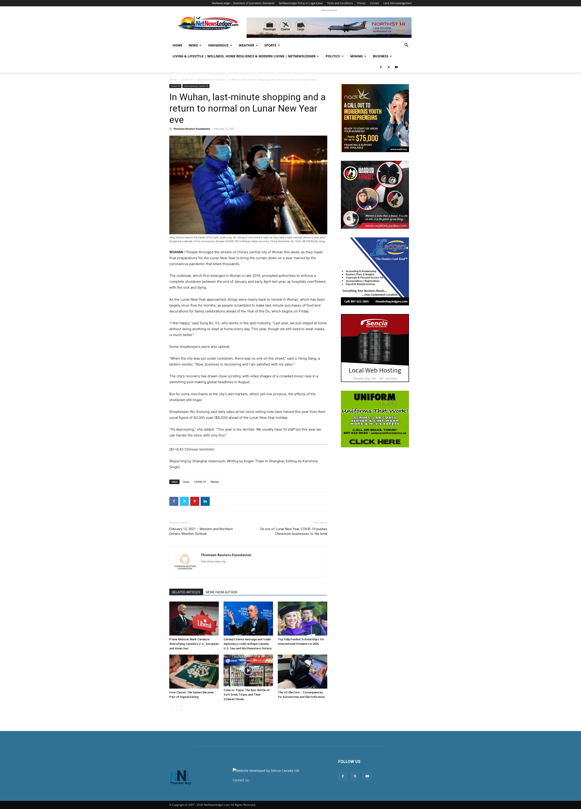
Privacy (361, 3)
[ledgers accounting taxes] (375, 271)
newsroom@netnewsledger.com (275, 780)
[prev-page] (172, 708)
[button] (406, 46)
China (185, 481)
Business (380, 56)
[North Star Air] (329, 27)
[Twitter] (388, 67)
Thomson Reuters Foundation (191, 128)
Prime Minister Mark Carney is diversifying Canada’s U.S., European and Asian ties (194, 644)
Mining (356, 56)
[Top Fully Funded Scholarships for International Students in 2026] (302, 619)
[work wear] (375, 195)
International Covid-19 (211, 79)
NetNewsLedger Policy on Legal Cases (301, 3)
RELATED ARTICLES (186, 592)
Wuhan (215, 481)
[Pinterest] (194, 501)
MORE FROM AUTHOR (221, 592)
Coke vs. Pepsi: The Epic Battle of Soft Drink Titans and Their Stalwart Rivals (247, 694)
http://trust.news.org (213, 561)
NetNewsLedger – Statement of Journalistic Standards (243, 3)
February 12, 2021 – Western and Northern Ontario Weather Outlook (201, 531)
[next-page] (179, 708)
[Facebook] (380, 67)
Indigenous (218, 45)
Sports (270, 45)
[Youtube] (396, 67)
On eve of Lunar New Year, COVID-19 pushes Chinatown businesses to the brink (293, 531)
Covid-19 (186, 79)
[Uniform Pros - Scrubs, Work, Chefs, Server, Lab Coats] (375, 419)
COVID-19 (200, 481)
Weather (246, 45)
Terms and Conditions (340, 3)
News (193, 45)
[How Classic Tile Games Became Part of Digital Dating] (194, 672)
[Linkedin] (205, 501)
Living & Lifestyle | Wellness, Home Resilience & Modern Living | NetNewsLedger (243, 56)
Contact (374, 3)
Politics (333, 56)
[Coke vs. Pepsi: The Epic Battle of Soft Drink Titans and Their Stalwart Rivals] (248, 670)
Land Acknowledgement (397, 3)
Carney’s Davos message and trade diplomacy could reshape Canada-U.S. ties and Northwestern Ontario (248, 644)
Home (177, 45)
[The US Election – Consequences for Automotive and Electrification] (302, 672)
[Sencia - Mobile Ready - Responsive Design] (375, 348)
